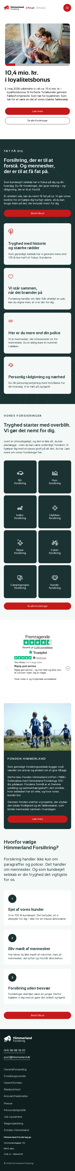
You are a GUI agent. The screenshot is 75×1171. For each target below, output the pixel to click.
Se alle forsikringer (37, 120)
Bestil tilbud (37, 213)
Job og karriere (13, 1116)
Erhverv (41, 7)
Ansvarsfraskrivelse (16, 1096)
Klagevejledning (13, 1123)
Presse (8, 1103)
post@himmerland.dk (17, 1057)
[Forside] (14, 7)
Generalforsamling (15, 1069)
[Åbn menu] (67, 8)
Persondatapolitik (15, 1110)
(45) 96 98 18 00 (14, 1050)
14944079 (18, 1154)
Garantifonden (13, 1082)
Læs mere (37, 111)
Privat (31, 7)
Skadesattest (12, 1089)
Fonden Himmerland (16, 1130)
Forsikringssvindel (15, 1076)
